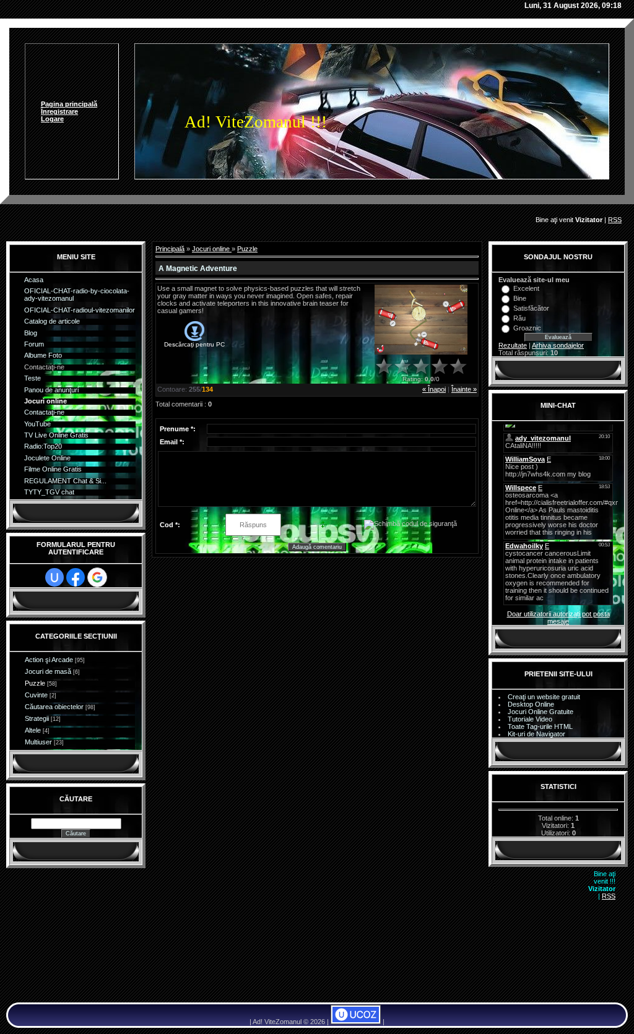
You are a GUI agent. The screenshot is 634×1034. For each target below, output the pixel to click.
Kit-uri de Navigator (536, 734)
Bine (519, 298)
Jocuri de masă (48, 671)
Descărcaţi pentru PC (194, 344)
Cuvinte (36, 695)
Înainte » (464, 389)
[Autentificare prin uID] (54, 577)
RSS (615, 219)
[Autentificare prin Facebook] (75, 577)
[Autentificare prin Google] (97, 577)
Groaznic (527, 328)
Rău (519, 318)
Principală (170, 248)
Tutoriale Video (530, 719)
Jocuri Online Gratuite (540, 711)
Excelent (526, 288)
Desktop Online (531, 704)
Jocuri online (212, 248)
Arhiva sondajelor (558, 345)
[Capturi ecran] (421, 320)
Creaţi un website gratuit (544, 696)
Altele (33, 730)
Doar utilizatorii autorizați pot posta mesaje (558, 617)
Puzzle (35, 683)
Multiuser (38, 742)
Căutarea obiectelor (54, 706)
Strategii (37, 718)
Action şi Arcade (49, 659)
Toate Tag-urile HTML (540, 726)
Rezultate (512, 345)
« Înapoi (434, 389)
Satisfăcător (531, 308)
